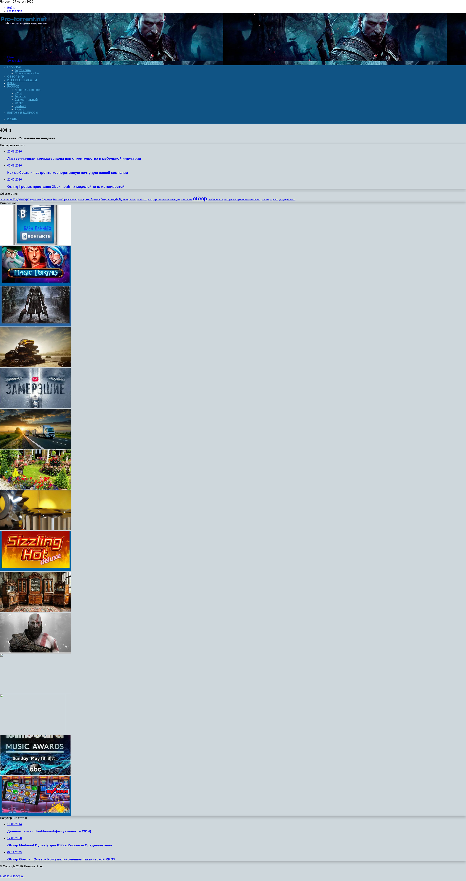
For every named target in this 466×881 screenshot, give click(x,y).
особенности (215, 199)
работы (265, 199)
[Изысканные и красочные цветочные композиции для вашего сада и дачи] (35, 488)
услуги (283, 199)
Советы (73, 200)
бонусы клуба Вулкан (114, 199)
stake (10, 199)
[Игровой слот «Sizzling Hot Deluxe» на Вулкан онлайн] (35, 570)
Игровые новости (22, 80)
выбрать (142, 199)
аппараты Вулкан (89, 199)
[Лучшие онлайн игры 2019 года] (35, 814)
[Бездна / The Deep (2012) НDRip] (32, 733)
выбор (132, 199)
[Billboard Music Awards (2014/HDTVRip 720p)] (35, 773)
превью (241, 199)
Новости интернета (28, 89)
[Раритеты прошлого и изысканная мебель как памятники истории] (35, 610)
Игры (18, 93)
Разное (13, 86)
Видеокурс (21, 199)
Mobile (19, 102)
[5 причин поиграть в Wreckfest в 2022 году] (35, 366)
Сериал (65, 199)
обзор (200, 198)
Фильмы (20, 96)
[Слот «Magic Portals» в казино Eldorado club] (35, 284)
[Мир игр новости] (24, 51)
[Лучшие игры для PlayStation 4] (35, 651)
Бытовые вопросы (22, 112)
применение (253, 199)
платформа (230, 199)
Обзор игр (15, 76)
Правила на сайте (27, 73)
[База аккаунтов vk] (35, 244)
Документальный (26, 99)
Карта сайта (23, 70)
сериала (274, 199)
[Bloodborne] (35, 325)
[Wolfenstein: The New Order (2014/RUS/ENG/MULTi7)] (35, 692)
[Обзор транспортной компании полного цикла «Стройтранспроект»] (35, 447)
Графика (20, 106)
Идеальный (35, 200)
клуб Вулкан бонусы (169, 199)
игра (150, 199)
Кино (11, 83)
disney (3, 199)
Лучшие (47, 199)
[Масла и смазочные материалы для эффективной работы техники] (35, 529)
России (57, 199)
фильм (291, 199)
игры (156, 199)
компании (186, 199)
